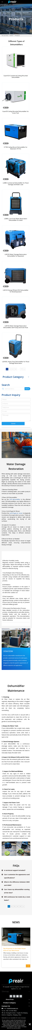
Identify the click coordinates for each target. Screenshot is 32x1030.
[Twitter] (14, 996)
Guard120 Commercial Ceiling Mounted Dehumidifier (16, 76)
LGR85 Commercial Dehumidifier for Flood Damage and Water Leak (15, 183)
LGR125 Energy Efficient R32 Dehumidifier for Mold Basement (15, 291)
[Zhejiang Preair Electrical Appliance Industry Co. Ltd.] (16, 981)
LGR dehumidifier (14, 499)
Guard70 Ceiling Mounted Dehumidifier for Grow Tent (15, 112)
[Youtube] (17, 996)
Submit (13, 423)
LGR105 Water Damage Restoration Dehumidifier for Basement (16, 255)
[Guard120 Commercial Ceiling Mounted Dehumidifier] (15, 60)
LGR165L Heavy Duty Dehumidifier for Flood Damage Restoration (15, 362)
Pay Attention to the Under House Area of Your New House (14, 949)
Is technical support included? (14, 870)
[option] (16, 947)
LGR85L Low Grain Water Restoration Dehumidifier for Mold (15, 219)
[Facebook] (11, 996)
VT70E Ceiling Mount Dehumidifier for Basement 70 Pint (15, 148)
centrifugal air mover (16, 513)
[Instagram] (20, 996)
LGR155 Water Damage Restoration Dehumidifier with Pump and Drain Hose (15, 326)
